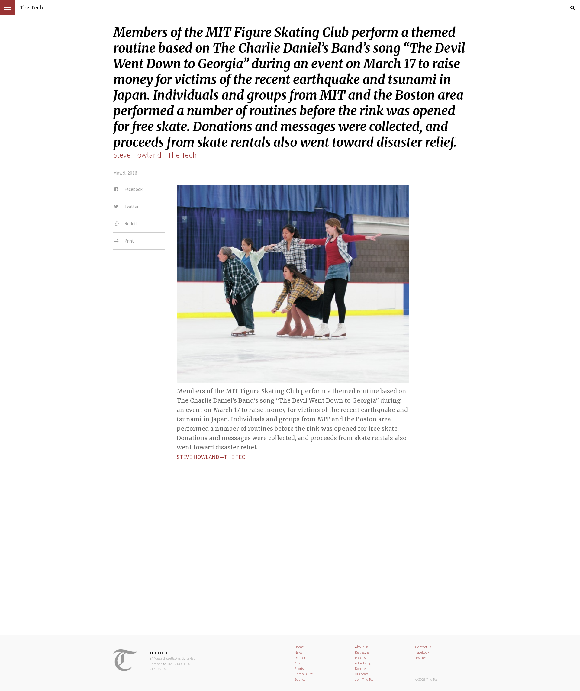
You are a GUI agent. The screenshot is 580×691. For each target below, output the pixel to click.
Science (300, 679)
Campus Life (304, 674)
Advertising (363, 663)
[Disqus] (290, 542)
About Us (361, 646)
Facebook (422, 652)
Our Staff (361, 674)
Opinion (300, 657)
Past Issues (362, 652)
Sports (299, 668)
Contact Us (423, 646)
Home (299, 646)
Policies (360, 657)
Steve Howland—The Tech (155, 155)
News (298, 652)
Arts (297, 663)
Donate (360, 668)
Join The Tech (365, 679)
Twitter (420, 657)
